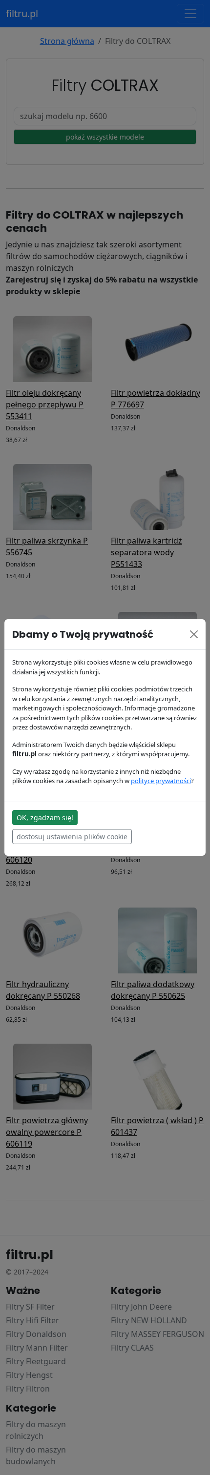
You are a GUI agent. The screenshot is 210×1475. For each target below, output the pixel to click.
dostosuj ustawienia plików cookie (72, 836)
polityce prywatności (161, 780)
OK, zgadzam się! (45, 817)
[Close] (194, 634)
